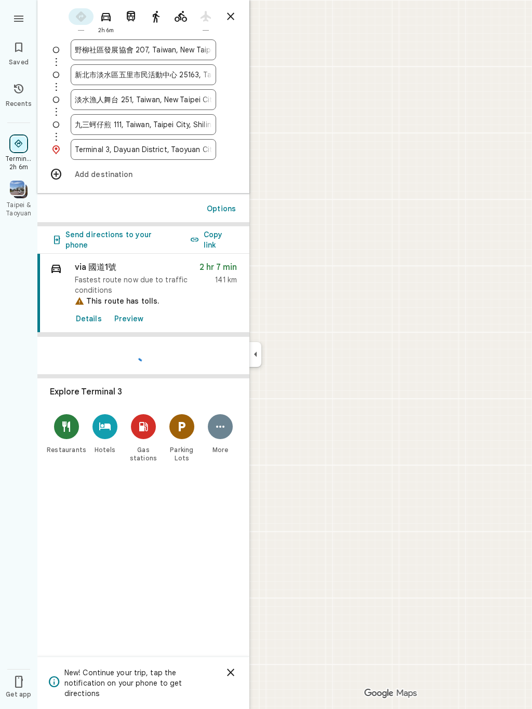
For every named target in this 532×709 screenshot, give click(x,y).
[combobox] (143, 49)
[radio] (81, 20)
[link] (143, 293)
